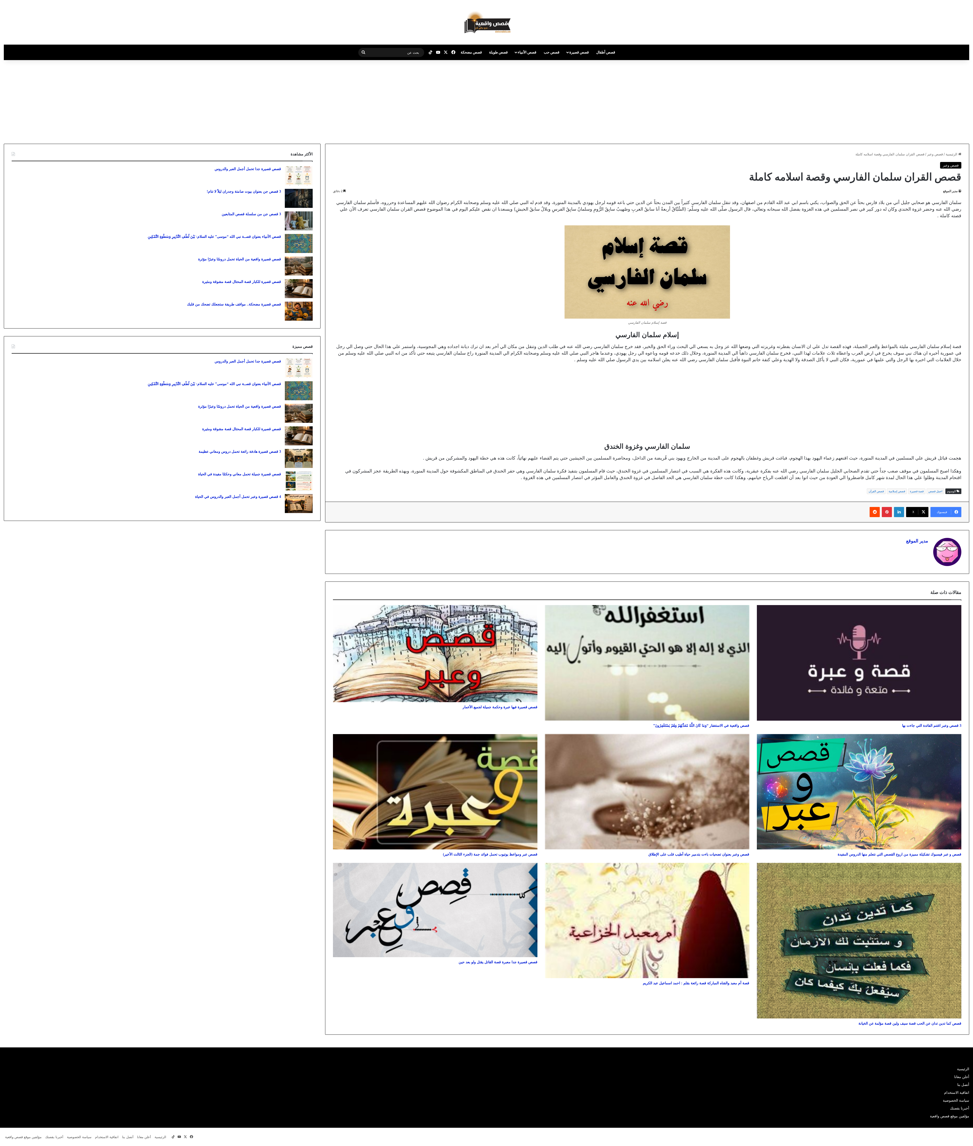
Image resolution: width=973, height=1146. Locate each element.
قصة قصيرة (917, 491)
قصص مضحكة (471, 52)
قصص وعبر (935, 154)
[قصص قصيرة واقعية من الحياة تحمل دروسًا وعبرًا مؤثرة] (299, 266)
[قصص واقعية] (486, 22)
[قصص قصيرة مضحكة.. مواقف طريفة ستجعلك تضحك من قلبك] (299, 311)
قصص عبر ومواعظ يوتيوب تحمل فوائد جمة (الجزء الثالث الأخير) (490, 854)
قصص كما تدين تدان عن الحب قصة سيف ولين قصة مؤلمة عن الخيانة (909, 1023)
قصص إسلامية (897, 491)
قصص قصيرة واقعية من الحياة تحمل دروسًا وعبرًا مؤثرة (239, 259)
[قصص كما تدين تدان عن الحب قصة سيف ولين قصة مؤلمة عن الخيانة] (859, 940)
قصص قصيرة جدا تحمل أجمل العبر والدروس (248, 169)
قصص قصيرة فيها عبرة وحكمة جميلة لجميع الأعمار (500, 707)
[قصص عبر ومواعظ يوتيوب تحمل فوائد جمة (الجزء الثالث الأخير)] (435, 791)
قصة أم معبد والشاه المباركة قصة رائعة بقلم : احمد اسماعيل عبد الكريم (696, 983)
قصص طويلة (498, 52)
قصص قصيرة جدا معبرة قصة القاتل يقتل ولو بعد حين (498, 962)
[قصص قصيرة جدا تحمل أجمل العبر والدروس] (299, 175)
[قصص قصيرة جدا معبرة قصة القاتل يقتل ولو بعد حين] (435, 910)
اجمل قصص (935, 491)
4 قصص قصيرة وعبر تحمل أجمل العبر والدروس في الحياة (238, 497)
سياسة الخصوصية (956, 1100)
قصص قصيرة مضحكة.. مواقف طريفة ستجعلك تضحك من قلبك (234, 304)
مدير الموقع (950, 191)
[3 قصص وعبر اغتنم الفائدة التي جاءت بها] (859, 662)
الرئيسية (952, 154)
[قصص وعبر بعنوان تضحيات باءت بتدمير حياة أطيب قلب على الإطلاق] (647, 791)
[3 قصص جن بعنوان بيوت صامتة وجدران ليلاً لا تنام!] (299, 198)
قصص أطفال (605, 52)
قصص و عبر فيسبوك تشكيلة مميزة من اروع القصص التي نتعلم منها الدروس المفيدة (899, 854)
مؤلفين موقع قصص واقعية (949, 1116)
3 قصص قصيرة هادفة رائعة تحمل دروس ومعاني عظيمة (240, 451)
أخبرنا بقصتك (959, 1108)
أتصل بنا (963, 1085)
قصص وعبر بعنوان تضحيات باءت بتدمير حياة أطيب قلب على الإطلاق (698, 854)
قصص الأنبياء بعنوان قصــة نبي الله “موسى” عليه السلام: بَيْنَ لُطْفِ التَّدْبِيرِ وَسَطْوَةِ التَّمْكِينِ (214, 237)
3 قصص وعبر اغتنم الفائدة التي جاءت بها (931, 725)
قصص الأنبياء (527, 52)
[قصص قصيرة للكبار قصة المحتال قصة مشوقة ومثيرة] (299, 288)
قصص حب (551, 52)
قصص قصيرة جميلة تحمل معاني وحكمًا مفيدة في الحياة (239, 474)
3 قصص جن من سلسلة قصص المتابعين (251, 214)
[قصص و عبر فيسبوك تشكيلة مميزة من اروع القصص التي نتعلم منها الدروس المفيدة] (859, 791)
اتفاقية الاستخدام (956, 1092)
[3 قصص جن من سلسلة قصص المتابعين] (299, 220)
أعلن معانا (961, 1077)
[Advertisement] (930, 100)
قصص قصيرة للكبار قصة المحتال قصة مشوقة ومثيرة (241, 282)
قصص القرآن (876, 491)
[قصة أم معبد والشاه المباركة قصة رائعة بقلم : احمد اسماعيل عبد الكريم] (647, 920)
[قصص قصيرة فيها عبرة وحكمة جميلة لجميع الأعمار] (435, 653)
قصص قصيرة (579, 52)
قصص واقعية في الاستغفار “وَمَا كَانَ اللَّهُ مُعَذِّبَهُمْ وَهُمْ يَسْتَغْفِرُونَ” (701, 725)
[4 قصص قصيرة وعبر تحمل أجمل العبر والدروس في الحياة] (299, 503)
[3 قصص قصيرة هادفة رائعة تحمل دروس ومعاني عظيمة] (299, 458)
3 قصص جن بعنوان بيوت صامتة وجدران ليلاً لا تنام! (244, 191)
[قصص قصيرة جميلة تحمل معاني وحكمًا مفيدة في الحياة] (299, 480)
